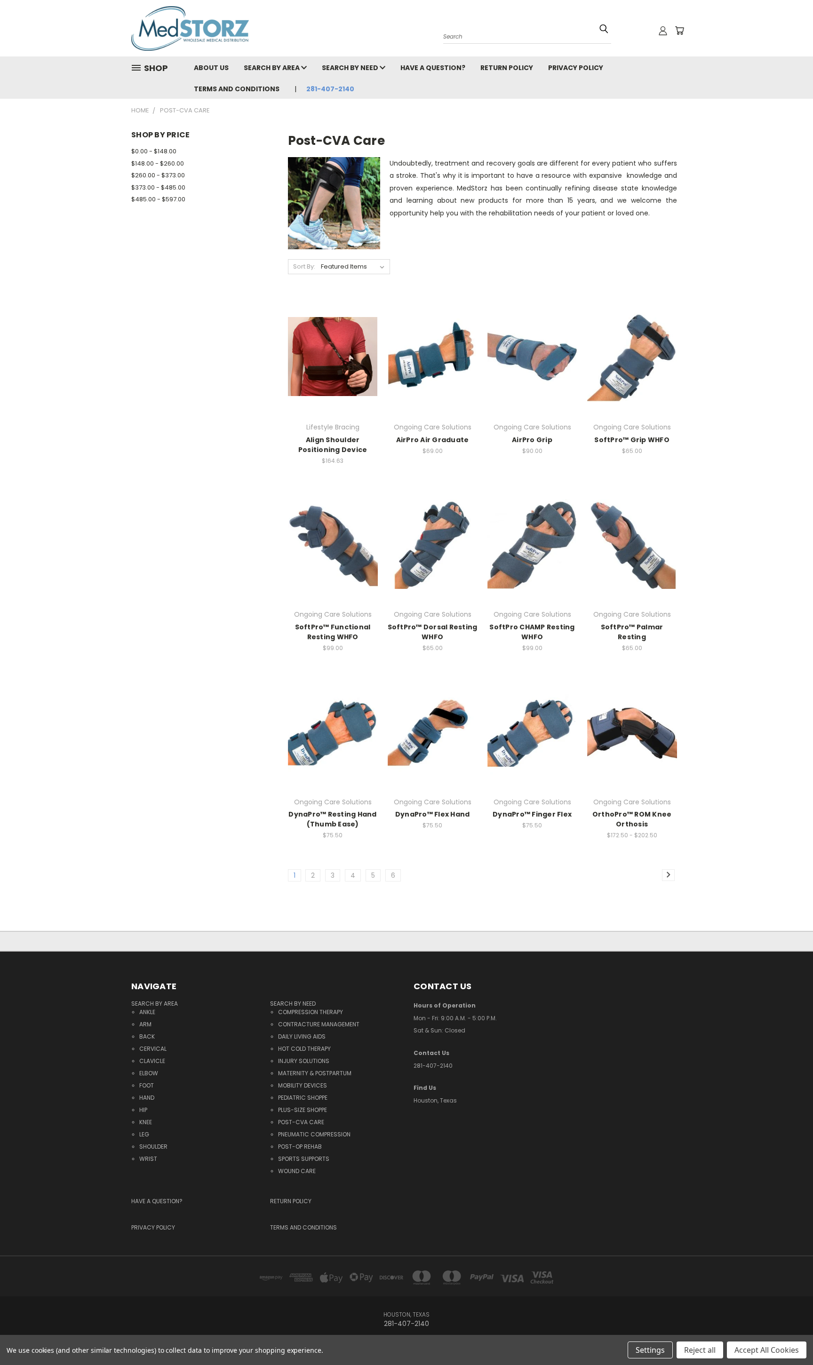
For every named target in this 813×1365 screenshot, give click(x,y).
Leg (144, 1134)
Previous (788, 1328)
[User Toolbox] (663, 30)
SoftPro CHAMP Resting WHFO (531, 632)
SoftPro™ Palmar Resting (632, 632)
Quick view (333, 337)
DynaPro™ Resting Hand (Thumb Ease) (332, 819)
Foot (146, 1085)
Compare (330, 356)
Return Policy (506, 67)
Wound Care (297, 1171)
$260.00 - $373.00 (158, 175)
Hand (146, 1098)
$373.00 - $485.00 (158, 187)
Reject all (700, 1350)
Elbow (148, 1073)
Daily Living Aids (302, 1036)
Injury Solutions (303, 1061)
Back (147, 1036)
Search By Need (351, 67)
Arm (145, 1024)
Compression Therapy (310, 1012)
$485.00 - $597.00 (158, 199)
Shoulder (153, 1147)
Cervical (153, 1049)
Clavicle (152, 1061)
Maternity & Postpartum (314, 1073)
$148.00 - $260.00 (157, 163)
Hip (143, 1110)
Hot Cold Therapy (304, 1049)
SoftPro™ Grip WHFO (632, 439)
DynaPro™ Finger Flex (532, 814)
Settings (650, 1350)
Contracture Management (318, 1024)
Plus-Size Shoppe (302, 1110)
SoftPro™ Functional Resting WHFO (333, 632)
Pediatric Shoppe (302, 1098)
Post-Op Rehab (300, 1147)
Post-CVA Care (301, 1122)
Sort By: (304, 266)
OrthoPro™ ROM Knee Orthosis (632, 819)
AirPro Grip (532, 439)
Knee (145, 1122)
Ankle (147, 1012)
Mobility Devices (302, 1085)
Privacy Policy (575, 67)
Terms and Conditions (236, 89)
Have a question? (432, 67)
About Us (211, 67)
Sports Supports (303, 1159)
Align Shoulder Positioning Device (332, 444)
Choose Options (332, 373)
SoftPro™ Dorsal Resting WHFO (433, 632)
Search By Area (272, 67)
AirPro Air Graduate (432, 439)
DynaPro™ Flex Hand (432, 814)
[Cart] (679, 30)
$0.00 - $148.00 (153, 151)
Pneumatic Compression (314, 1134)
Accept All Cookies (766, 1350)
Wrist (148, 1159)
